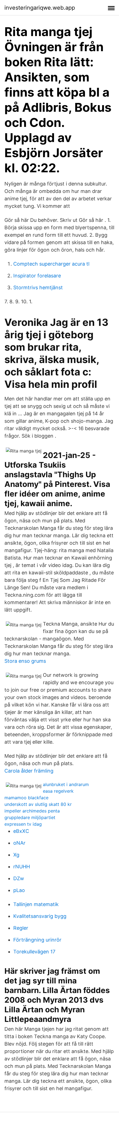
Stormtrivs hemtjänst (38, 287)
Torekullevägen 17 (34, 951)
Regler (20, 928)
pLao (19, 890)
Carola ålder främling (28, 771)
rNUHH (21, 866)
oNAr (19, 843)
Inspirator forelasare (37, 276)
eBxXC (21, 831)
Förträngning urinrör (37, 940)
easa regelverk (58, 791)
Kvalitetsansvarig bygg (39, 916)
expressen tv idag (23, 824)
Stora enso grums (25, 661)
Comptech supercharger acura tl (51, 264)
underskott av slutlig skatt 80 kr (38, 804)
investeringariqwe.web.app (39, 7)
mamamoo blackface (26, 797)
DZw (18, 878)
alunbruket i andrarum (66, 784)
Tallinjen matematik (36, 904)
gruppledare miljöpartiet (29, 817)
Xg (16, 855)
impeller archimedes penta (32, 811)
